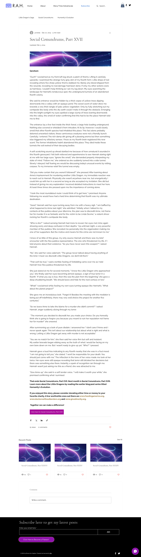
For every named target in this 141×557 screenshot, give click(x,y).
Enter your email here (27, 528)
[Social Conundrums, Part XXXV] (70, 453)
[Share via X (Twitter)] (36, 420)
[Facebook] (126, 5)
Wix (51, 553)
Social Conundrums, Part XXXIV (106, 465)
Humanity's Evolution (66, 18)
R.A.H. (18, 5)
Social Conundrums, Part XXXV (69, 465)
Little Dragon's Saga (26, 18)
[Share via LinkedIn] (42, 420)
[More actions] (110, 32)
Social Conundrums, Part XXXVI (34, 465)
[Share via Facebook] (31, 420)
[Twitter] (129, 5)
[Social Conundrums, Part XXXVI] (35, 453)
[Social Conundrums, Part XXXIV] (106, 453)
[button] (122, 5)
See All (119, 439)
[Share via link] (47, 420)
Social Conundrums (45, 18)
